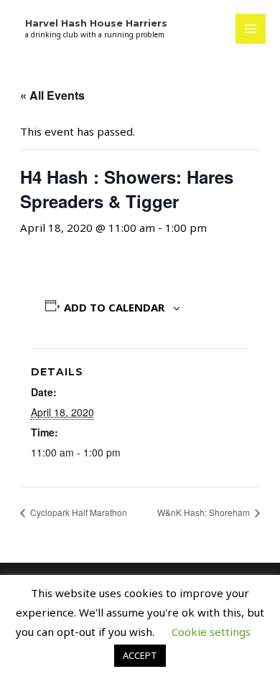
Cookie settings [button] (211, 631)
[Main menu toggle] (250, 29)
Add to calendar (114, 307)
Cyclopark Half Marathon (77, 512)
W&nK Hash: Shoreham (204, 512)
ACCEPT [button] (140, 655)
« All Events (52, 95)
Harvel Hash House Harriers (96, 23)
